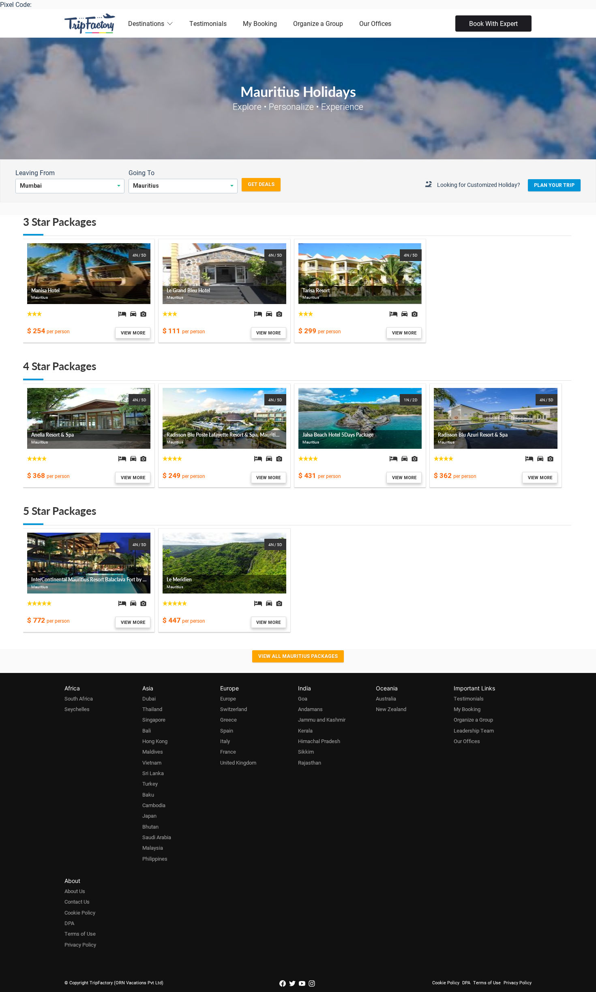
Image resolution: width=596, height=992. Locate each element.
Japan (149, 815)
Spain (226, 730)
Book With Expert (493, 23)
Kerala (305, 730)
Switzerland (233, 709)
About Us (74, 891)
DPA (69, 923)
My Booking (260, 23)
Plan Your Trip (554, 185)
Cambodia (153, 805)
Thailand (152, 709)
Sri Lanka (153, 773)
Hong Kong (154, 741)
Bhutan (150, 826)
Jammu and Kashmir (321, 719)
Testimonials (208, 23)
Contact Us (77, 901)
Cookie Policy (79, 912)
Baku (148, 794)
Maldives (152, 751)
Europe (228, 698)
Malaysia (152, 847)
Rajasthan (309, 762)
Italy (225, 741)
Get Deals (261, 184)
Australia (386, 698)
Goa (302, 698)
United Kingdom (238, 762)
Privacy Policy (80, 944)
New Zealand (391, 709)
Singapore (153, 719)
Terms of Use (80, 933)
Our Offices (375, 23)
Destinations (146, 23)
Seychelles (77, 709)
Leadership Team (474, 730)
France (228, 751)
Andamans (310, 709)
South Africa (78, 698)
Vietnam (151, 762)
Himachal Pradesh (319, 741)
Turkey (150, 783)
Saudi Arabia (156, 837)
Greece (228, 719)
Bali (146, 730)
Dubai (149, 698)
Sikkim (306, 751)
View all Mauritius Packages (298, 656)
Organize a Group (318, 23)
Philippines (154, 858)
